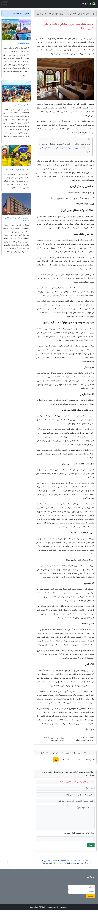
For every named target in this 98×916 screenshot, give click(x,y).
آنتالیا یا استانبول (23, 43)
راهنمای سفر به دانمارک (21, 104)
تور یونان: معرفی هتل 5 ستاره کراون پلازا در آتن (17, 218)
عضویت (90, 895)
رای (55, 759)
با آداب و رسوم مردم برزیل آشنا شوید (17, 169)
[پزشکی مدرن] (88, 4)
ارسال (91, 845)
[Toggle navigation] (4, 3)
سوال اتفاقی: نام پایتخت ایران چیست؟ (79, 833)
